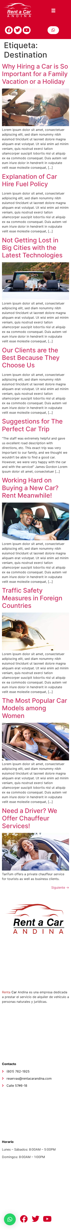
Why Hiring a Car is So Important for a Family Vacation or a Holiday (35, 73)
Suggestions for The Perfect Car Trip (32, 425)
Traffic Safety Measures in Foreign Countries (32, 598)
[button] (53, 10)
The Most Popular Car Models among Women (34, 708)
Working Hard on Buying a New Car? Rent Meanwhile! (30, 487)
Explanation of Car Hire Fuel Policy (29, 180)
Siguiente (60, 887)
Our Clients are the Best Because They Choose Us (31, 357)
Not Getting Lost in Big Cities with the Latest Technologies (32, 247)
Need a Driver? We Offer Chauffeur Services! (29, 818)
